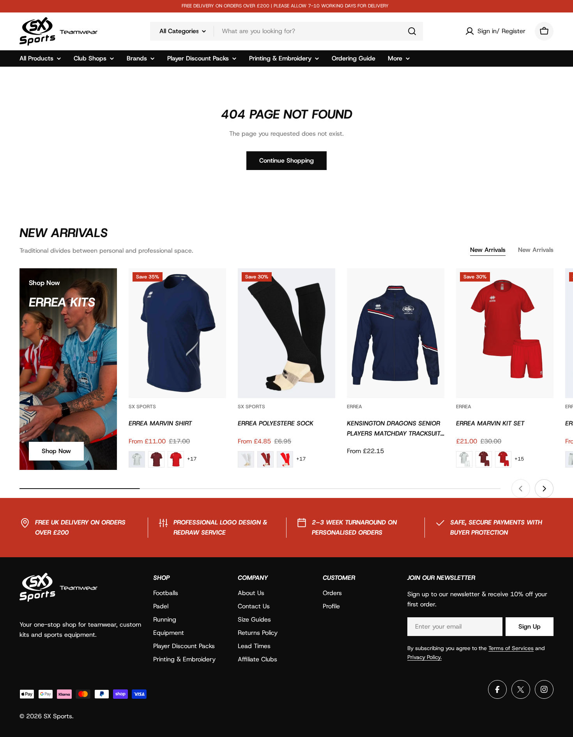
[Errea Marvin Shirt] (177, 333)
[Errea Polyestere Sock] (286, 333)
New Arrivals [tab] (488, 250)
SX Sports (142, 406)
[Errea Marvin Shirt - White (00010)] (137, 459)
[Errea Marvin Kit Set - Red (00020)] (503, 459)
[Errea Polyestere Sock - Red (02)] (285, 459)
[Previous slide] (520, 488)
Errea (354, 406)
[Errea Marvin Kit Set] (505, 333)
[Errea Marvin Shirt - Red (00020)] (176, 459)
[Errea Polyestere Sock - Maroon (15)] (265, 459)
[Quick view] (214, 285)
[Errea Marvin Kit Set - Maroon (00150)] (484, 459)
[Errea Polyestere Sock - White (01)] (246, 459)
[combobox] (286, 31)
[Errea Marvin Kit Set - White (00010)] (464, 459)
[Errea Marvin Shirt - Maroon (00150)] (156, 459)
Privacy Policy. (424, 657)
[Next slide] (544, 488)
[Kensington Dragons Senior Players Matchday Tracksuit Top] (395, 333)
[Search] (412, 31)
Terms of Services (511, 648)
